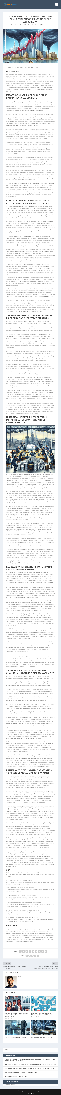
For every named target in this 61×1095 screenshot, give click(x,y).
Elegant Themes (27, 1091)
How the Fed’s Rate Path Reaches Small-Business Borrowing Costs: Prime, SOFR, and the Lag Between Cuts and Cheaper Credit (30, 1059)
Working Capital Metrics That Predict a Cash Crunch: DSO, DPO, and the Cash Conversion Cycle (30, 1064)
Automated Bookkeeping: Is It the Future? (16, 1076)
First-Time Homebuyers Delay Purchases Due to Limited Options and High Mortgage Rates (16, 1014)
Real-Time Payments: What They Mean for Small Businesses (21, 1072)
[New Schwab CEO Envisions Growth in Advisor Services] (17, 1027)
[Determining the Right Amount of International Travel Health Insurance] (43, 1003)
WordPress (42, 1091)
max (18, 25)
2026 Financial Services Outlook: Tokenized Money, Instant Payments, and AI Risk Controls (29, 1068)
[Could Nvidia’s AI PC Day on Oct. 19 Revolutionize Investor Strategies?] (43, 1027)
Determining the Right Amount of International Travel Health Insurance (42, 1013)
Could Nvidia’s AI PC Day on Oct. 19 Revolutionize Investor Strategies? (41, 1038)
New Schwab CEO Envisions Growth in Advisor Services (15, 1038)
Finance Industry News (34, 25)
